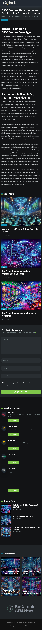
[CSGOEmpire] (3, 430)
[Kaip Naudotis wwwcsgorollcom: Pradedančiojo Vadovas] (21, 253)
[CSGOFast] (3, 472)
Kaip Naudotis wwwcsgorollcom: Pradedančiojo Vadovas (16, 272)
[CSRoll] (9, 2)
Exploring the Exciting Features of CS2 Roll (25, 506)
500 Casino (12, 412)
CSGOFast (11, 469)
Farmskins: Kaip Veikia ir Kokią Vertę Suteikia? (26, 528)
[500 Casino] (3, 416)
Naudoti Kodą (13, 420)
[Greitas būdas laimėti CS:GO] (6, 525)
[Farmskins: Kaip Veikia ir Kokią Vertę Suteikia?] (6, 536)
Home (3, 16)
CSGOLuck (12, 454)
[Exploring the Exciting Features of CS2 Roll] (6, 513)
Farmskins (12, 440)
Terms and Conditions (26, 626)
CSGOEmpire (12, 426)
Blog (4, 20)
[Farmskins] (3, 444)
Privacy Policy (14, 626)
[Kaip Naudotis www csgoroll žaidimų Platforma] (21, 295)
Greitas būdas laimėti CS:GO (23, 516)
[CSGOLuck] (3, 458)
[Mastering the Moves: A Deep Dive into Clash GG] (21, 211)
